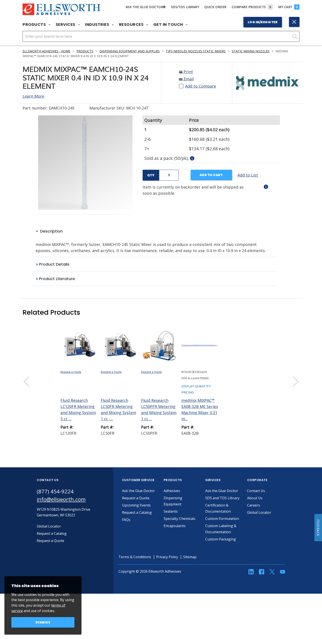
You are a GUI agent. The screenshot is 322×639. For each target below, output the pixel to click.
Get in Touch (168, 24)
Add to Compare (200, 86)
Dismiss (43, 622)
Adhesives (172, 490)
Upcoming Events (136, 505)
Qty (150, 175)
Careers (253, 505)
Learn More (33, 96)
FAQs (126, 519)
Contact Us (256, 490)
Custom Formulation (222, 518)
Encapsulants (175, 525)
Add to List (247, 175)
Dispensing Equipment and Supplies (129, 51)
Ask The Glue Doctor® (146, 7)
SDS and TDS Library (222, 498)
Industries (97, 24)
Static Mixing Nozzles (250, 51)
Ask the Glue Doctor (138, 490)
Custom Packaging (220, 539)
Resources (132, 24)
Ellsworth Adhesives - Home (46, 51)
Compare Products (251, 7)
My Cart (288, 7)
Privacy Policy (167, 556)
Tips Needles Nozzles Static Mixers (196, 51)
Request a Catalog (137, 512)
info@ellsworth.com (61, 499)
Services (66, 24)
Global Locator (259, 512)
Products (35, 24)
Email (188, 78)
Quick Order (215, 7)
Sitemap (189, 556)
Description (51, 231)
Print (187, 71)
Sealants (171, 511)
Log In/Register (263, 22)
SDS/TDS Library (185, 7)
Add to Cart (211, 175)
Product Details (53, 264)
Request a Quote (70, 372)
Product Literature (56, 278)
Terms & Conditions (135, 556)
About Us (254, 498)
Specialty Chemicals (179, 518)
